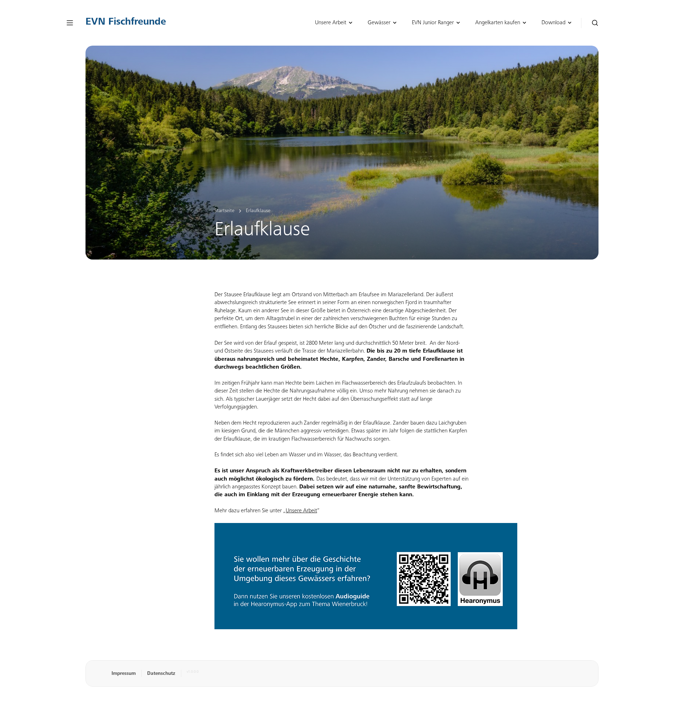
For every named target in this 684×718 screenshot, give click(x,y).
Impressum (124, 673)
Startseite (224, 211)
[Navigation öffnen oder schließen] (70, 23)
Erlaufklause (258, 211)
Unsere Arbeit (301, 511)
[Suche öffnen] (595, 23)
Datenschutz (161, 673)
